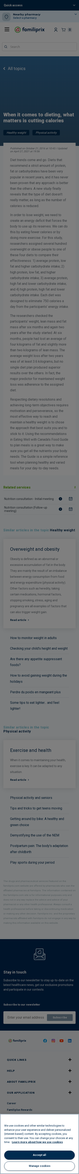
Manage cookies (39, 1165)
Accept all (39, 1154)
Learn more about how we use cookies (37, 1142)
